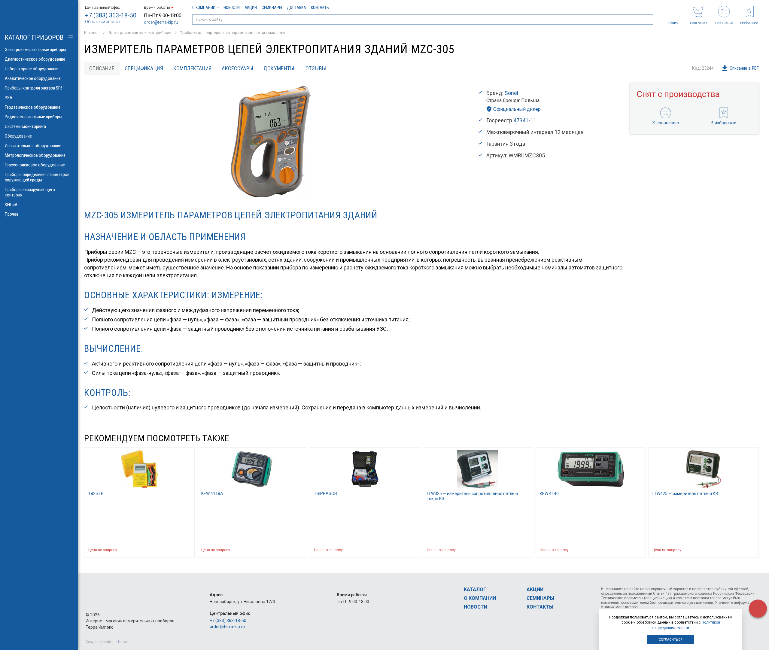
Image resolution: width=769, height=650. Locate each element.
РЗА (8, 97)
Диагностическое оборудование (35, 59)
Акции (251, 7)
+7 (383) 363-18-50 (110, 15)
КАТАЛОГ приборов (34, 37)
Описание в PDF (744, 68)
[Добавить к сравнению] (175, 550)
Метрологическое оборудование (35, 155)
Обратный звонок (102, 21)
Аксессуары (238, 68)
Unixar (123, 642)
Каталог (475, 589)
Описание (102, 68)
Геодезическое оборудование (32, 107)
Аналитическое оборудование (33, 78)
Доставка (296, 7)
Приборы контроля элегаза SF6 (33, 88)
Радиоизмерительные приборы (33, 117)
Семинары (272, 7)
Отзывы (315, 68)
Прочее (11, 214)
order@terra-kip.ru (161, 22)
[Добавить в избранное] (187, 550)
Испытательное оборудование (33, 145)
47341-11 (524, 120)
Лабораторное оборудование (32, 68)
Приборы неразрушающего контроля (30, 192)
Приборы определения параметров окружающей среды (37, 177)
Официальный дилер (517, 109)
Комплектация (192, 68)
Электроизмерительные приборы (35, 49)
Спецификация (144, 68)
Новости (231, 7)
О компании (203, 7)
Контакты (320, 7)
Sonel (511, 93)
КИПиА (11, 204)
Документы (278, 68)
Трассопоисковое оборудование (35, 165)
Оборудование (18, 136)
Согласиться (670, 640)
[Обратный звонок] (758, 609)
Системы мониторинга (25, 126)
